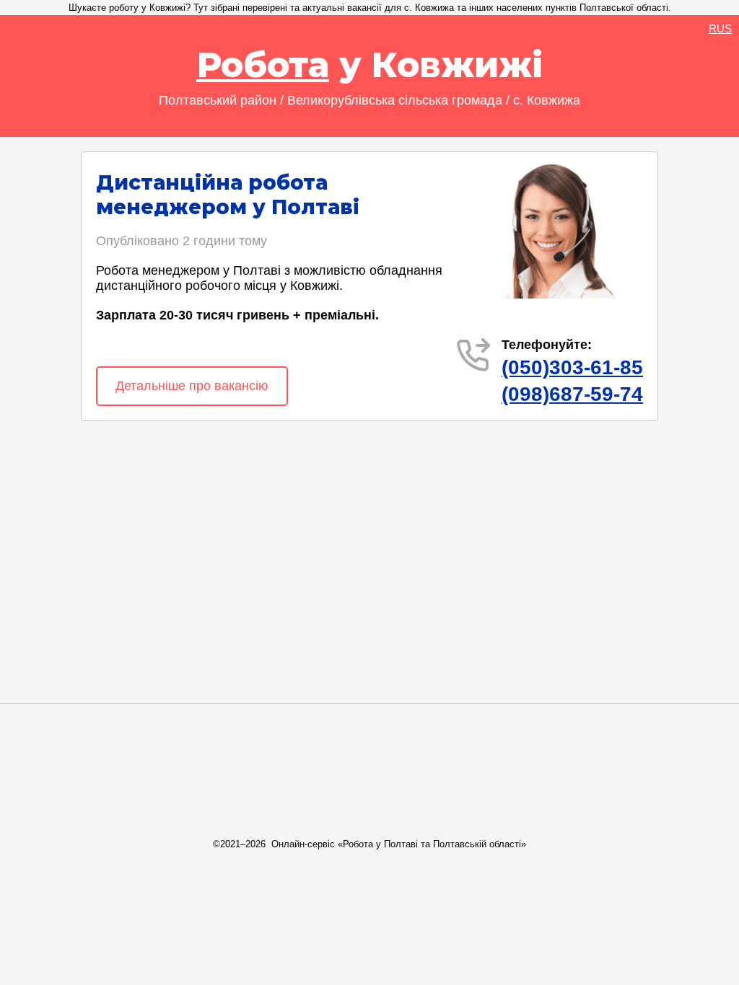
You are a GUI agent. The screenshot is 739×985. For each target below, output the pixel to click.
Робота (262, 65)
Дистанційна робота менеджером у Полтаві (227, 194)
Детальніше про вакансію (191, 386)
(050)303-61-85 (572, 367)
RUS (720, 28)
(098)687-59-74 (572, 394)
